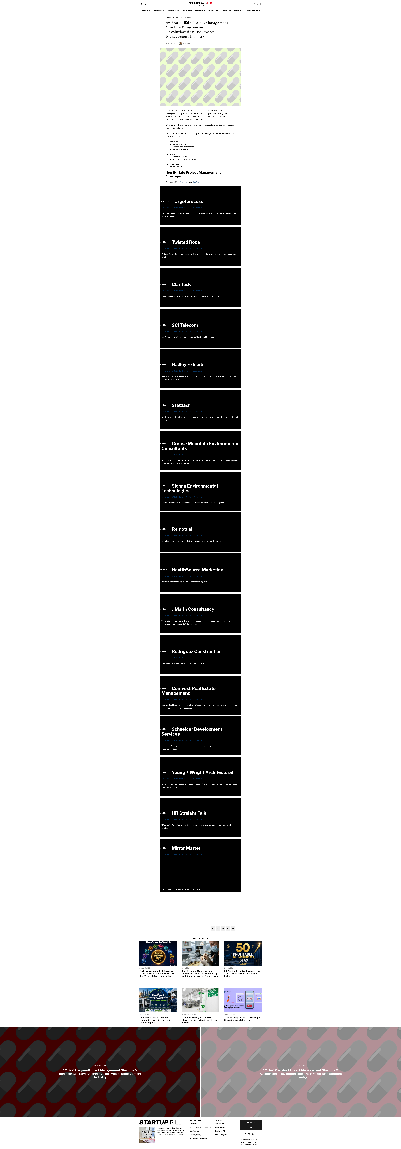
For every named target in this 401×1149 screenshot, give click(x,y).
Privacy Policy (195, 1135)
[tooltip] (252, 4)
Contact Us (194, 1131)
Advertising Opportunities (200, 1127)
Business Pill (220, 1131)
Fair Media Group (250, 1145)
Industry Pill (172, 17)
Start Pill (187, 43)
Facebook (190, 208)
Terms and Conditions (198, 1139)
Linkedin (198, 208)
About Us (193, 1123)
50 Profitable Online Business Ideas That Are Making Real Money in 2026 (243, 973)
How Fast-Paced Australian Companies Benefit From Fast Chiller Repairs (154, 1020)
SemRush (196, 182)
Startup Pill (185, 17)
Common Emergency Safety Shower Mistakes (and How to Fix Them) (199, 1020)
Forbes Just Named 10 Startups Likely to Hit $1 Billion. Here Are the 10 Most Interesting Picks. (156, 973)
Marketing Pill (221, 1135)
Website (175, 208)
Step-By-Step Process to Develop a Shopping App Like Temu (242, 1018)
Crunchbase (184, 182)
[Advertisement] (200, 873)
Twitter (182, 208)
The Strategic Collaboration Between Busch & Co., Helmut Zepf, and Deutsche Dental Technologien (200, 973)
